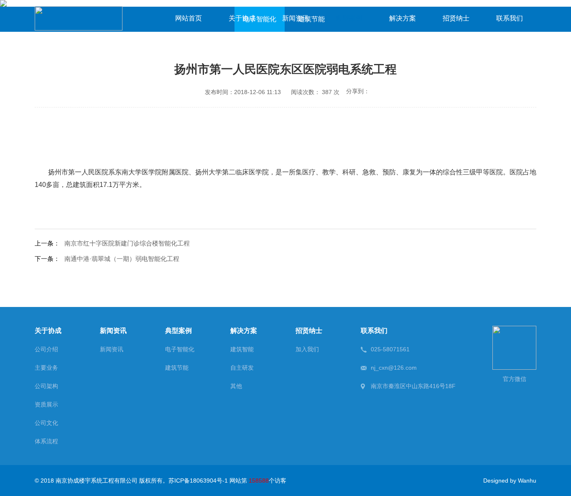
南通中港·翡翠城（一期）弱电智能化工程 (121, 258)
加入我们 (307, 349)
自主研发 (242, 367)
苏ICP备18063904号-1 (198, 480)
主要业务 (46, 367)
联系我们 (509, 18)
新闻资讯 (295, 18)
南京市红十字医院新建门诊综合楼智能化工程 (127, 243)
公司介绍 (46, 349)
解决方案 (402, 18)
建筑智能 (242, 349)
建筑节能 (177, 367)
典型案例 (349, 18)
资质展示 (46, 404)
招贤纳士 (456, 18)
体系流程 (46, 441)
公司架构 (46, 386)
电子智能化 (179, 349)
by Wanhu (523, 480)
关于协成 (242, 18)
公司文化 (46, 422)
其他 (236, 386)
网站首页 (188, 18)
